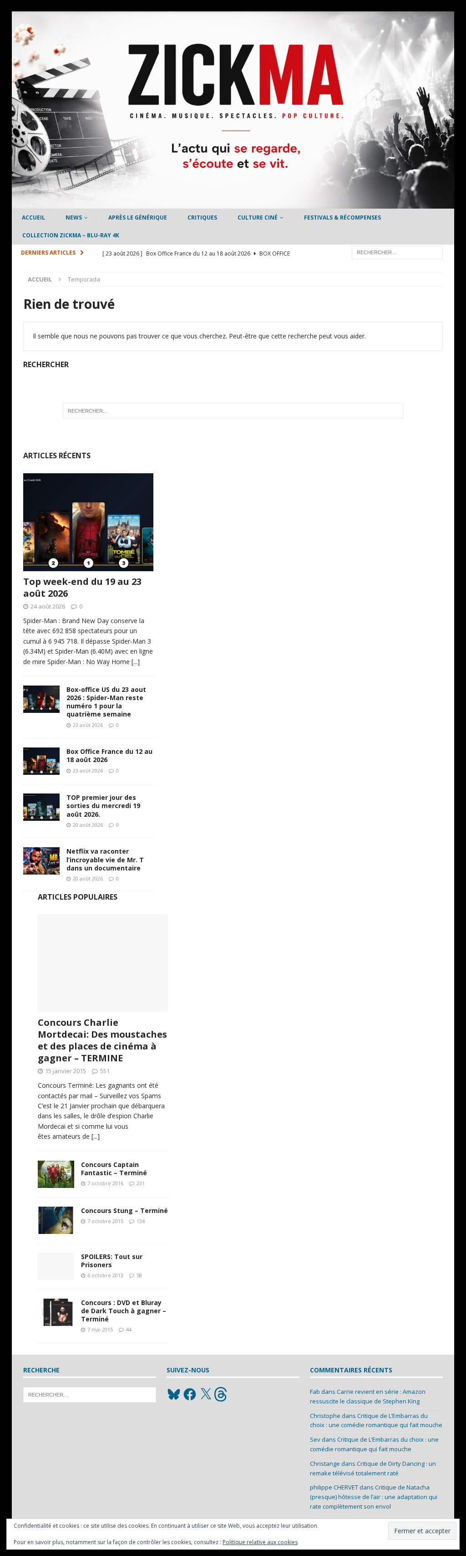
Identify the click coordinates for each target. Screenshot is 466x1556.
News (74, 217)
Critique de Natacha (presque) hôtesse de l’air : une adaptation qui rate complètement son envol (373, 1496)
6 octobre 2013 (105, 1275)
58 (139, 1275)
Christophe (325, 1416)
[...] (136, 661)
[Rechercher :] (397, 251)
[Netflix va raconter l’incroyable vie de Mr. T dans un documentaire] (41, 861)
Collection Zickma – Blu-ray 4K (70, 235)
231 (141, 1183)
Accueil (33, 217)
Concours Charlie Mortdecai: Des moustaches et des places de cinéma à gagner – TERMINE (102, 1040)
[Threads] (221, 1394)
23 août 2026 (88, 725)
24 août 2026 (47, 606)
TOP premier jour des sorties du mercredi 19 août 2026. (103, 805)
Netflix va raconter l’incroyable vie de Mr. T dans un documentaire (105, 859)
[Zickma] (233, 203)
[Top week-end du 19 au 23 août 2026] (88, 522)
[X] (205, 1394)
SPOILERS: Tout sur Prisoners (111, 1260)
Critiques (202, 217)
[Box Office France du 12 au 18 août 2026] (41, 761)
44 (129, 1329)
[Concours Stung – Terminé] (56, 1220)
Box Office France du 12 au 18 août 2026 (109, 755)
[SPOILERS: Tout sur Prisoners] (56, 1266)
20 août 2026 (88, 824)
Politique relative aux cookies (260, 1542)
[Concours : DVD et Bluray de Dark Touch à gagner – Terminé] (56, 1312)
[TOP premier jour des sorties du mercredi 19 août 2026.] (41, 807)
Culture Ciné (258, 217)
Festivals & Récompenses (342, 217)
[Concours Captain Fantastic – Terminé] (56, 1174)
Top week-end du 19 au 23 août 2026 (82, 587)
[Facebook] (189, 1394)
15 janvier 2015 (65, 1071)
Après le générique (137, 217)
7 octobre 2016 (105, 1183)
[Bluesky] (174, 1394)
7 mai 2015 (100, 1329)
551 (105, 1071)
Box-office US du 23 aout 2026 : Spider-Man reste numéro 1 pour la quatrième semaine (106, 702)
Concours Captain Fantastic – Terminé (114, 1168)
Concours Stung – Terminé (124, 1210)
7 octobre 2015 (105, 1221)
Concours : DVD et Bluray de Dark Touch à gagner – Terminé (123, 1310)
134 (141, 1221)
